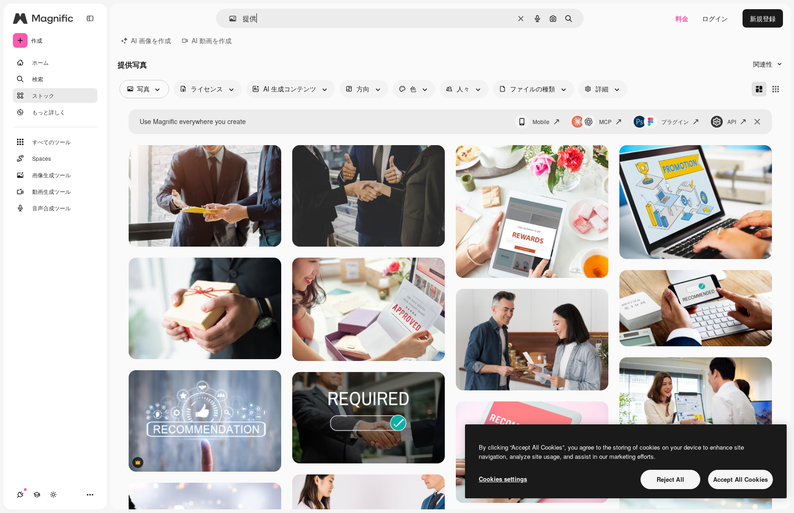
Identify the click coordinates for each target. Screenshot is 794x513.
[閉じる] (757, 121)
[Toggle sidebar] (90, 18)
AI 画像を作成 (151, 40)
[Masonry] (759, 89)
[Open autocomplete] (229, 18)
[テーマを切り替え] (53, 494)
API (731, 121)
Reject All (670, 479)
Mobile (541, 121)
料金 (681, 18)
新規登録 (763, 18)
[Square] (775, 89)
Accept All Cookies (740, 479)
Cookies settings (503, 478)
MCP (605, 121)
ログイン (715, 18)
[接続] (20, 494)
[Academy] (36, 494)
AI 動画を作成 (212, 40)
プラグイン (675, 121)
